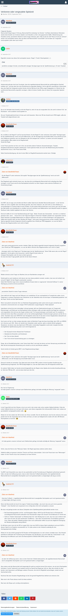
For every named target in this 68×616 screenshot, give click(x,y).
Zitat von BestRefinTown (10, 172)
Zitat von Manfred (8, 242)
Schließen (16, 613)
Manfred (5, 14)
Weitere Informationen (7, 613)
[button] (2, 2)
